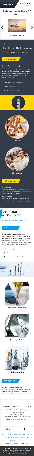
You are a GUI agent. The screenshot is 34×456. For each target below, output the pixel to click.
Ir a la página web (10, 59)
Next (31, 27)
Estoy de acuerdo (20, 454)
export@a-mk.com (22, 419)
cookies (20, 448)
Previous (1, 27)
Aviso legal (17, 434)
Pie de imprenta (7, 434)
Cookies (20, 440)
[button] (8, 429)
